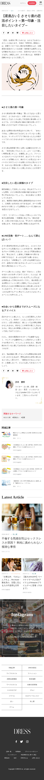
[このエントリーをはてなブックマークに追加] (13, 33)
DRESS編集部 (17, 450)
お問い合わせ (36, 758)
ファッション (32, 673)
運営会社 (7, 758)
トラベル (12, 696)
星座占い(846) (31, 10)
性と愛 (15, 534)
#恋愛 (23, 417)
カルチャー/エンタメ (32, 696)
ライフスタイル (15, 573)
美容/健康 (32, 679)
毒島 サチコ (17, 438)
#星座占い (15, 417)
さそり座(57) (21, 10)
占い (12, 10)
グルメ (32, 690)
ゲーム (12, 707)
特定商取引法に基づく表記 (28, 755)
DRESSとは (24, 758)
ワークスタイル (12, 684)
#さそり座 (7, 417)
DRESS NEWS (27, 592)
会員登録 (32, 3)
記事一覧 (8, 751)
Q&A (15, 758)
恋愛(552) (39, 10)
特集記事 (12, 668)
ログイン (23, 3)
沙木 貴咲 (20, 382)
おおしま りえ (6, 551)
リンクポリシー (12, 755)
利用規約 (18, 751)
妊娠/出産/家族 (32, 684)
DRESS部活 (32, 668)
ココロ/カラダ (11, 690)
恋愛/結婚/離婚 (12, 679)
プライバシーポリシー (31, 751)
